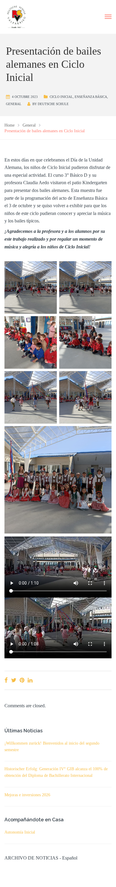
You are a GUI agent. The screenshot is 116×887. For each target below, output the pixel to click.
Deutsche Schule (53, 104)
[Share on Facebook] (6, 680)
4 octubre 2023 (25, 97)
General (13, 104)
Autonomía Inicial (19, 832)
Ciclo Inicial (61, 97)
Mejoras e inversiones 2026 (27, 795)
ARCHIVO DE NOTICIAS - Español (40, 857)
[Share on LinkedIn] (30, 680)
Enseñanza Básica (91, 97)
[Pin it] (22, 680)
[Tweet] (13, 680)
